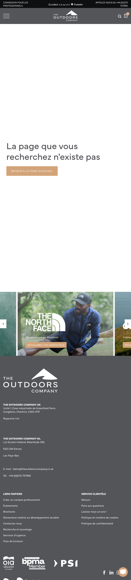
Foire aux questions (92, 505)
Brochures (9, 511)
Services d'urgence (14, 535)
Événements (10, 505)
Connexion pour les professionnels (15, 4)
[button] (3, 323)
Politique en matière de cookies (99, 517)
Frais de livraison (13, 541)
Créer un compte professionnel (21, 499)
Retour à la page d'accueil (32, 171)
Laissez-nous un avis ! (94, 511)
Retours (85, 499)
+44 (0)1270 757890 (122, 4)
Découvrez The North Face (46, 344)
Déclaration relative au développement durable (31, 517)
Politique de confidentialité (97, 523)
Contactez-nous (12, 523)
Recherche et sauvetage (17, 529)
